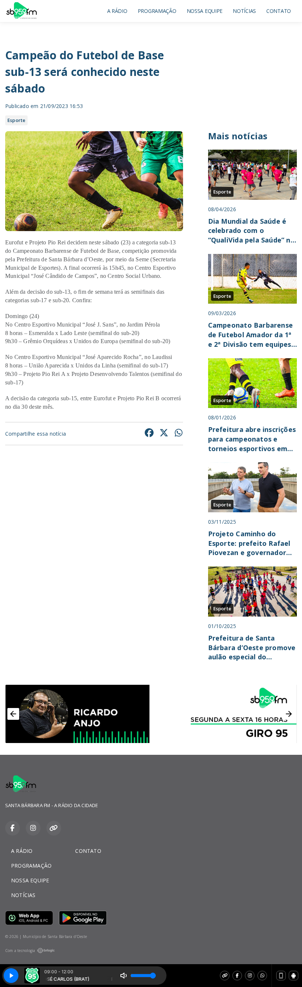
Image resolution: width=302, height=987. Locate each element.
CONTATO (278, 10)
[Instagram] (249, 975)
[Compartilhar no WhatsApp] (178, 433)
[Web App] (281, 975)
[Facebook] (237, 975)
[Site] (224, 975)
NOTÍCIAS (244, 10)
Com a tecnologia (20, 950)
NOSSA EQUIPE (205, 10)
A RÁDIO (117, 10)
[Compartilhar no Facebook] (149, 433)
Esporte (16, 120)
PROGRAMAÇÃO (157, 10)
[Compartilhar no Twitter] (163, 433)
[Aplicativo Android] (293, 975)
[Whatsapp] (262, 975)
